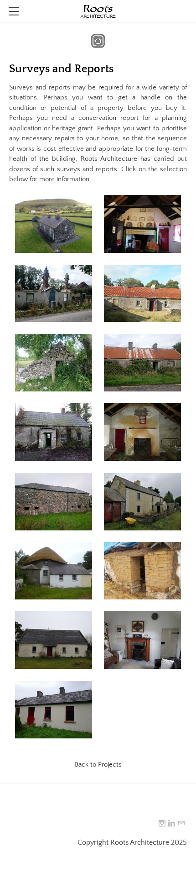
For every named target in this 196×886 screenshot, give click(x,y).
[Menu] (13, 11)
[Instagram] (162, 823)
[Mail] (181, 823)
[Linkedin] (171, 823)
